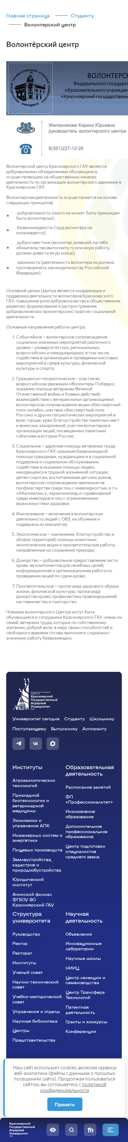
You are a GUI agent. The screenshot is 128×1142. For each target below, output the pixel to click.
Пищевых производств (37, 849)
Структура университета (31, 917)
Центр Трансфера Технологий (85, 994)
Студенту (82, 15)
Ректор (20, 943)
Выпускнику (64, 728)
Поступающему (29, 728)
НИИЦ (72, 967)
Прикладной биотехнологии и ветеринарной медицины (30, 802)
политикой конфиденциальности (73, 1087)
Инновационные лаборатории (84, 946)
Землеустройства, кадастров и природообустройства (36, 864)
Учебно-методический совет (37, 999)
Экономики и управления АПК (31, 823)
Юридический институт (28, 882)
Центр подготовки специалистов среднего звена (85, 851)
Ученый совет (27, 972)
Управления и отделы (36, 1011)
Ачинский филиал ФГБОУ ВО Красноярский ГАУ (33, 899)
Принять (65, 1104)
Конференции (81, 1031)
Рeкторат (22, 952)
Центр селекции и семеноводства (85, 980)
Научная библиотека (34, 1020)
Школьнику (101, 718)
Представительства (33, 1039)
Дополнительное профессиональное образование (86, 831)
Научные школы (83, 958)
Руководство (26, 933)
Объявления (79, 933)
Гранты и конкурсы (86, 1021)
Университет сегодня (36, 718)
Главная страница (28, 15)
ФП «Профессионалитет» (89, 799)
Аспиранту (94, 728)
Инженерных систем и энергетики (37, 837)
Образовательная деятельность (90, 770)
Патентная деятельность (80, 1009)
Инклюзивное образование (80, 814)
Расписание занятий (88, 786)
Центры (21, 1030)
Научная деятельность (84, 917)
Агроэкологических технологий (33, 782)
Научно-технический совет (35, 984)
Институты (27, 767)
